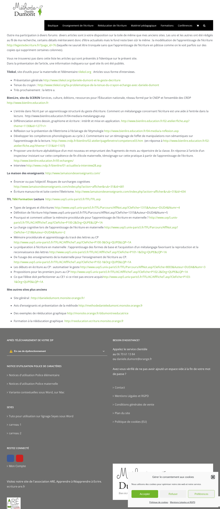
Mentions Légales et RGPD (182, 502)
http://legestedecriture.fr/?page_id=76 (31, 45)
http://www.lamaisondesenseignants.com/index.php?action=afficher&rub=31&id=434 (130, 191)
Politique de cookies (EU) (131, 422)
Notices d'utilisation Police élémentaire (34, 375)
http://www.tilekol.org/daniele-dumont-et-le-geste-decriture (81, 80)
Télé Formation (22, 199)
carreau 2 (15, 433)
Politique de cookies (158, 502)
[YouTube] (19, 458)
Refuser (173, 494)
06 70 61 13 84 (126, 354)
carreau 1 (15, 425)
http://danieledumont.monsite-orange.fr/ (58, 298)
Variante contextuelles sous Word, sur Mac (36, 392)
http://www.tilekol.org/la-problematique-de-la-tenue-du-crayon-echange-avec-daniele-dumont (98, 85)
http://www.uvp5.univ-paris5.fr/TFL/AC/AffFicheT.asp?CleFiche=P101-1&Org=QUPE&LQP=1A (108, 252)
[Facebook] (10, 458)
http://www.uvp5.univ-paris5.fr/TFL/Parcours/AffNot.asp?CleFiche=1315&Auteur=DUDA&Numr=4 (117, 207)
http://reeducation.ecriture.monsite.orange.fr (94, 321)
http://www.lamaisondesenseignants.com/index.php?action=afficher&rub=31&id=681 (69, 187)
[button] (213, 477)
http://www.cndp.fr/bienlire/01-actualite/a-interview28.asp (63, 165)
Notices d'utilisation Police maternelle (33, 384)
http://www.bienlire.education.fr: (28, 103)
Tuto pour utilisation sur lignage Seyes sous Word (41, 416)
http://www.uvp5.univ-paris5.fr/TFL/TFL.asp (73, 199)
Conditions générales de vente (134, 404)
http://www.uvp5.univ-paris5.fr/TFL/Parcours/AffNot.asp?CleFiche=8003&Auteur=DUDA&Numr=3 (142, 267)
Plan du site (122, 413)
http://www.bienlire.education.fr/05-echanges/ (44, 161)
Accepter (145, 494)
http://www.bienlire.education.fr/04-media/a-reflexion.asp (141, 131)
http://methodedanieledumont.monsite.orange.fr (111, 305)
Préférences (201, 494)
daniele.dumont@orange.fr (134, 359)
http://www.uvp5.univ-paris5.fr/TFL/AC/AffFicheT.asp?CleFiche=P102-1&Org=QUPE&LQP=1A (72, 262)
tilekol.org (85, 72)
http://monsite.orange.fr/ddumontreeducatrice (97, 313)
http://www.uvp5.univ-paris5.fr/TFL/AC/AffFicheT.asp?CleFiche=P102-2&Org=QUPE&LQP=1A (129, 272)
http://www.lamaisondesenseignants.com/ (72, 173)
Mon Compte (17, 466)
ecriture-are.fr (16, 486)
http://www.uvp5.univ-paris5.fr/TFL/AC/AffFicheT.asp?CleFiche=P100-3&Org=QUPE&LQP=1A (72, 242)
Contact (120, 387)
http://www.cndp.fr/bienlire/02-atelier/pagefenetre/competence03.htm (97, 141)
